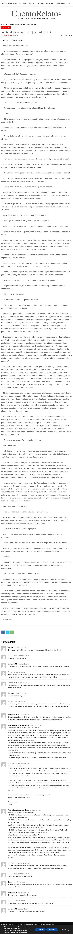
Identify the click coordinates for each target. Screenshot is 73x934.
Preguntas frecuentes (47, 925)
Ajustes (63, 929)
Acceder (49, 3)
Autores (41, 3)
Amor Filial (9, 24)
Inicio (4, 3)
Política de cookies (15, 925)
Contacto (4, 925)
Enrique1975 (6, 35)
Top (34, 3)
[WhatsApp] (12, 632)
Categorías (26, 3)
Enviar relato (60, 3)
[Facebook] (3, 632)
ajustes (24, 932)
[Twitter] (8, 632)
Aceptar (40, 929)
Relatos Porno (14, 3)
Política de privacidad (31, 925)
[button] (69, 3)
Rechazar (52, 929)
